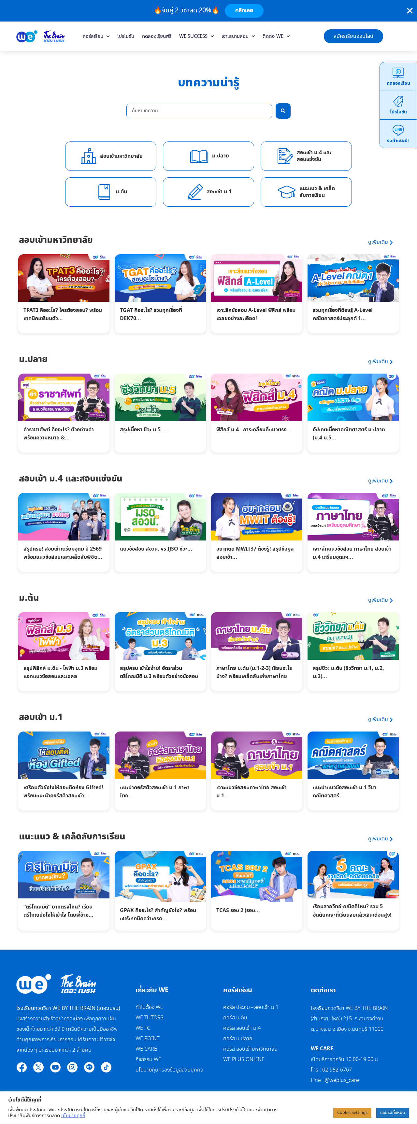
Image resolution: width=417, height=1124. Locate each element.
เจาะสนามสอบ (235, 36)
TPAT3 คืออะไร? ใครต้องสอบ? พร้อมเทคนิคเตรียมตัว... (62, 314)
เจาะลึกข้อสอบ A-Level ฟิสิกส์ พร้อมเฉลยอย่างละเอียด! (255, 314)
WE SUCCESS (193, 36)
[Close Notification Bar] (410, 11)
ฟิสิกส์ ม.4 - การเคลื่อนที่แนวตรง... (254, 430)
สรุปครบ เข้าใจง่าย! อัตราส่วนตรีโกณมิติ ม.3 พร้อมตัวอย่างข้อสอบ (159, 672)
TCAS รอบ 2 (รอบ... (238, 910)
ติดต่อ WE (273, 36)
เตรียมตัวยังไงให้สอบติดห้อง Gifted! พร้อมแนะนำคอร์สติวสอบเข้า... (63, 792)
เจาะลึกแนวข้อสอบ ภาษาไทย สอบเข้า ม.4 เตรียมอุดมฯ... (352, 553)
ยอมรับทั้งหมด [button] (392, 1113)
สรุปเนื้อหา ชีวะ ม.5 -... (144, 430)
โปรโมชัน (125, 36)
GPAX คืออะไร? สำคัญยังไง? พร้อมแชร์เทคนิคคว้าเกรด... (158, 915)
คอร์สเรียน (93, 36)
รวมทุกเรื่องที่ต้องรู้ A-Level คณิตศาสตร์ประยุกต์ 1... (343, 314)
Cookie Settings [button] (352, 1113)
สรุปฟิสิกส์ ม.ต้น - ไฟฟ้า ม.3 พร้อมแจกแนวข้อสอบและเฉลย (60, 672)
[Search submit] (283, 111)
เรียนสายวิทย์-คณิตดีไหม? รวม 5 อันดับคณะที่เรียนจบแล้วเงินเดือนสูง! (352, 911)
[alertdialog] (208, 11)
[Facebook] (21, 1067)
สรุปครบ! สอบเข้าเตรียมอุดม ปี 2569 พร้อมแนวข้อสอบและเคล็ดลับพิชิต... (62, 553)
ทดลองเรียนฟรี (156, 36)
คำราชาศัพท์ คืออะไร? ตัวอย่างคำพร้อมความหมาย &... (58, 434)
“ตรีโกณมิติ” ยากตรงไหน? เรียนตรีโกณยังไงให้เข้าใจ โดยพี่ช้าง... (58, 911)
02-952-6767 (337, 1070)
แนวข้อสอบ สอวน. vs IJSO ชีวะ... (156, 549)
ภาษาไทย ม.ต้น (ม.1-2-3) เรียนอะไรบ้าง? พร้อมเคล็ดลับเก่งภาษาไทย (254, 672)
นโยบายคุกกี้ (73, 1115)
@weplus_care (342, 1080)
